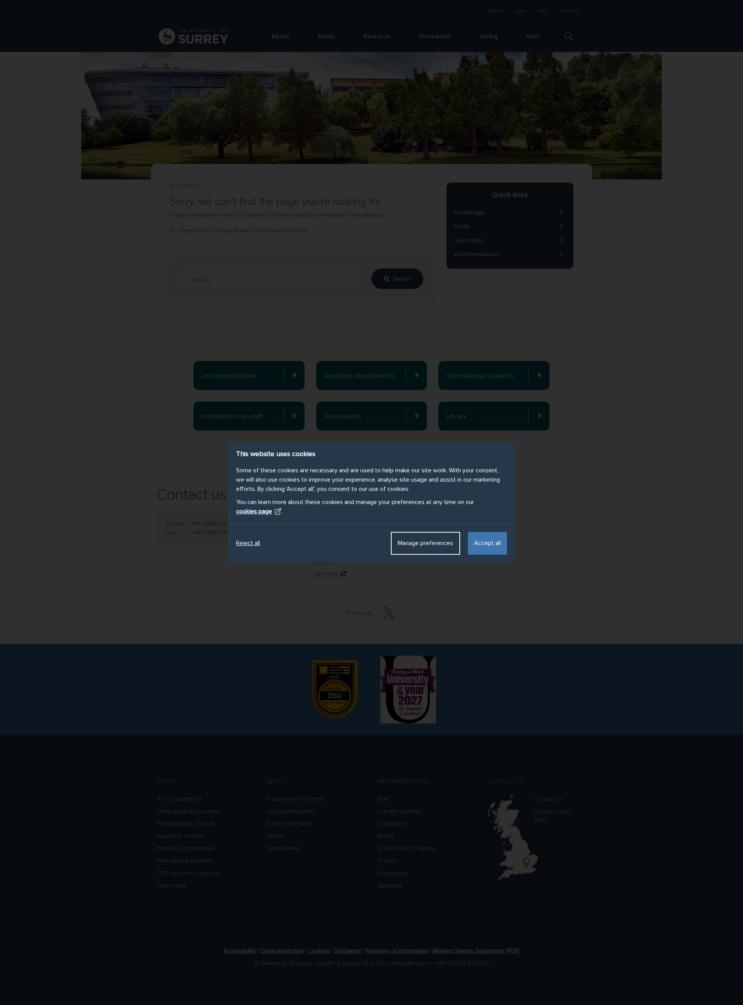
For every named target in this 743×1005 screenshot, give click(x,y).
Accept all (487, 543)
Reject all (248, 543)
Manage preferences (425, 543)
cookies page (254, 511)
